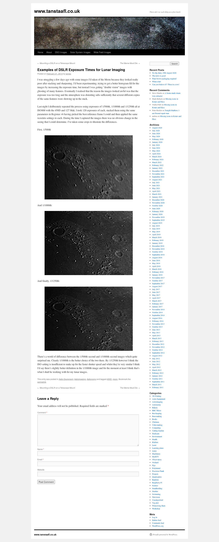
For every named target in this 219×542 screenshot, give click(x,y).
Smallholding (157, 488)
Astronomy (91, 379)
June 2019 (156, 228)
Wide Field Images (102, 52)
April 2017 (156, 298)
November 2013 (158, 324)
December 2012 (158, 344)
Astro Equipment (66, 379)
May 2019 (156, 231)
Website (40, 469)
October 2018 (157, 251)
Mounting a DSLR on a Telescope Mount (56, 63)
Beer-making (157, 416)
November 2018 (158, 249)
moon (115, 379)
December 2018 (158, 246)
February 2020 (157, 211)
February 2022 (157, 165)
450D (109, 379)
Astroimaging (80, 379)
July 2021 (156, 182)
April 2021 (156, 191)
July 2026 (156, 130)
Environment (157, 436)
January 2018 (157, 274)
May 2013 (156, 332)
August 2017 (157, 286)
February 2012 (157, 373)
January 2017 (157, 306)
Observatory (157, 459)
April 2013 (156, 335)
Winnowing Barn (158, 505)
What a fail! (156, 81)
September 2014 (158, 315)
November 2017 (158, 277)
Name (40, 449)
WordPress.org (158, 526)
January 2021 (157, 197)
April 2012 (156, 367)
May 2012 (156, 364)
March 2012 (156, 370)
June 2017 (156, 292)
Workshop (156, 508)
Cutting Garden (158, 430)
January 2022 (157, 168)
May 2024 (156, 150)
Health (154, 439)
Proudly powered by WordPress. (165, 534)
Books (154, 419)
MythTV (155, 456)
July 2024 (156, 145)
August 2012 (157, 355)
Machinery (156, 453)
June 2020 (156, 208)
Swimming (156, 494)
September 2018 (158, 254)
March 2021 (156, 194)
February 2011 (157, 387)
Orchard (155, 462)
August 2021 (157, 179)
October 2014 (157, 312)
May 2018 (156, 263)
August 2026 (157, 127)
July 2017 (156, 289)
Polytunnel (156, 468)
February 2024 (157, 159)
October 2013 (157, 326)
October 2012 (157, 350)
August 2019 (157, 223)
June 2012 (156, 361)
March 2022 (156, 162)
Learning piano (158, 448)
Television (156, 497)
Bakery (155, 407)
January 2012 (157, 375)
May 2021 (156, 188)
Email (40, 459)
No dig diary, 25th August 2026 (164, 72)
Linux (154, 451)
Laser (154, 445)
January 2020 (157, 214)
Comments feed (158, 523)
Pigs (154, 465)
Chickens (155, 422)
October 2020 (157, 205)
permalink (41, 382)
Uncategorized (157, 500)
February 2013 (157, 341)
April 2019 (156, 234)
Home (40, 52)
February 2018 (157, 272)
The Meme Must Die (130, 63)
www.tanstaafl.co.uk (57, 10)
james (68, 73)
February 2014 (157, 321)
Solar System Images (80, 52)
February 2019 (157, 240)
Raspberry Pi (157, 482)
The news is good (159, 75)
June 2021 (156, 185)
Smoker (155, 491)
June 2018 (156, 260)
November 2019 (158, 217)
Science (155, 485)
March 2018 (156, 269)
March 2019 (156, 237)
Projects (155, 474)
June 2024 (156, 148)
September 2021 (158, 176)
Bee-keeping (157, 413)
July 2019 (156, 225)
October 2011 (157, 378)
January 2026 (157, 142)
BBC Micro (156, 410)
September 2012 (158, 352)
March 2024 (156, 156)
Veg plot (155, 502)
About (49, 52)
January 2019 (157, 243)
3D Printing (156, 396)
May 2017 (156, 295)
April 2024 (156, 153)
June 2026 (156, 133)
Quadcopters (157, 476)
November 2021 (158, 173)
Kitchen (155, 442)
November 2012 (158, 347)
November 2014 (158, 309)
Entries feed (156, 520)
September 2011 (158, 381)
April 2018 (156, 266)
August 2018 (157, 257)
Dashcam (155, 433)
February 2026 (157, 139)
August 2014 (157, 318)
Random (155, 479)
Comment (42, 412)
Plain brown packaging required (164, 78)
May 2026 (156, 136)
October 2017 (157, 280)
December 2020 (158, 199)
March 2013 (156, 338)
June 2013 (156, 329)
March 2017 (156, 300)
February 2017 (157, 303)
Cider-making (157, 425)
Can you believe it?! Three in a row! (165, 84)
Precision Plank (158, 471)
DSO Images (61, 52)
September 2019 (158, 220)
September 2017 (158, 283)
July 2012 (156, 358)
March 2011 (156, 384)
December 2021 (158, 171)
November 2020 (158, 202)
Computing (156, 427)
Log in (154, 517)
